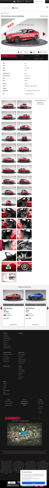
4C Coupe (4, 385)
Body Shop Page (21, 363)
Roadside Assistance (21, 361)
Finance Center (5, 356)
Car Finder (20, 333)
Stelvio (4, 392)
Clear (41, 485)
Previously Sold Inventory (7, 347)
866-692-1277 (26, 403)
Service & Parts (21, 352)
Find (36, 485)
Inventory (5, 333)
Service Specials (21, 356)
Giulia (4, 388)
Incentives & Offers (6, 361)
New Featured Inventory (7, 338)
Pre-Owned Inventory (6, 336)
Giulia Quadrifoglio (6, 390)
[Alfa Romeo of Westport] (6, 8)
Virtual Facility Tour (21, 371)
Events (19, 375)
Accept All (33, 483)
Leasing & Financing (7, 352)
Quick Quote (5, 342)
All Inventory (5, 344)
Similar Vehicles (12, 483)
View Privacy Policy (27, 480)
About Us (19, 378)
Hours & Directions (21, 369)
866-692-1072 (25, 401)
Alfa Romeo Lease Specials (7, 354)
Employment (20, 373)
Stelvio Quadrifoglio (6, 394)
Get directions (12, 418)
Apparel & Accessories (22, 359)
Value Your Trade (6, 340)
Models (4, 381)
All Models (5, 383)
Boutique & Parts (6, 366)
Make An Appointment (22, 354)
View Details (13, 324)
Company (20, 366)
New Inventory (5, 335)
